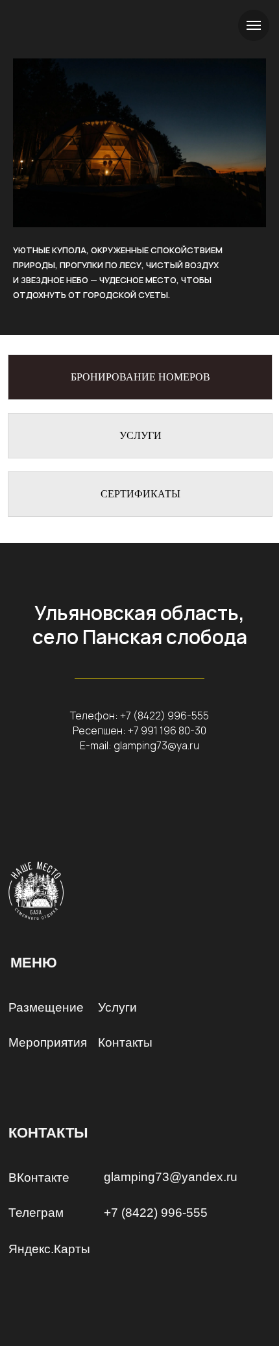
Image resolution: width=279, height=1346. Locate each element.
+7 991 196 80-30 (167, 730)
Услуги (117, 1007)
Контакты (125, 1042)
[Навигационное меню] (254, 25)
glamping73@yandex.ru (170, 1177)
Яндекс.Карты (49, 1249)
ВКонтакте (38, 1177)
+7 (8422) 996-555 (164, 715)
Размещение (46, 1007)
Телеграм (36, 1212)
